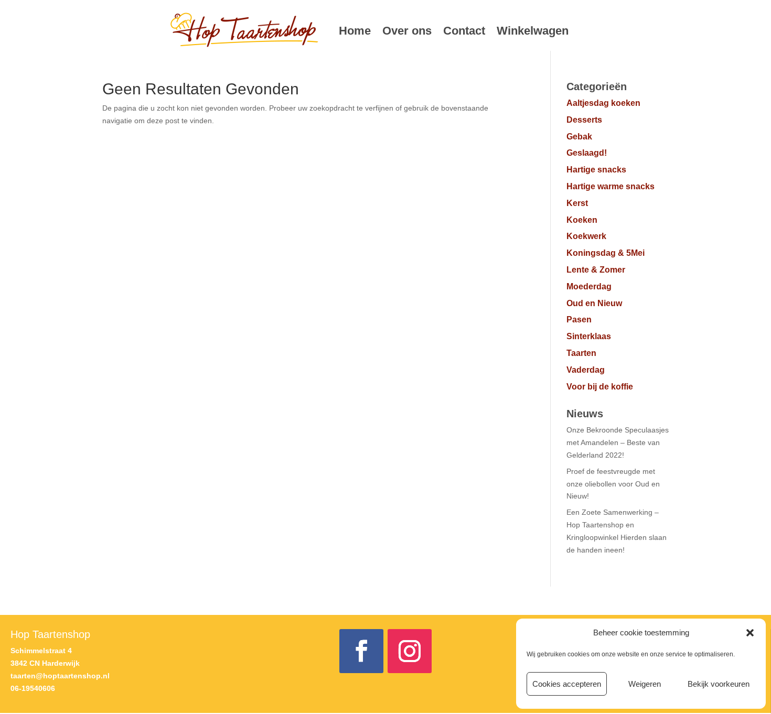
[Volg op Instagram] (410, 651)
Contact (464, 30)
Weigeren (644, 683)
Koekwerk (586, 236)
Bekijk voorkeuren (718, 683)
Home (355, 30)
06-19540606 (32, 688)
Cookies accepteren (566, 683)
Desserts (584, 119)
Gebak (579, 136)
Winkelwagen (533, 30)
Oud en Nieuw (594, 303)
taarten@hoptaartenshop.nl (60, 676)
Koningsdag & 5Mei (605, 252)
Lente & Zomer (595, 269)
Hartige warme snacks (610, 186)
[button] (750, 633)
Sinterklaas (588, 336)
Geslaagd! (586, 152)
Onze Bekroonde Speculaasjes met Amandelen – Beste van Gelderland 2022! (617, 442)
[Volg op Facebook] (361, 651)
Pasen (579, 319)
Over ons (407, 30)
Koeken (581, 219)
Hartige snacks (596, 169)
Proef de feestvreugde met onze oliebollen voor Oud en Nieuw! (613, 484)
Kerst (577, 203)
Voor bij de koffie (599, 386)
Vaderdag (585, 369)
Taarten (581, 353)
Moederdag (589, 286)
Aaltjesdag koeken (603, 103)
